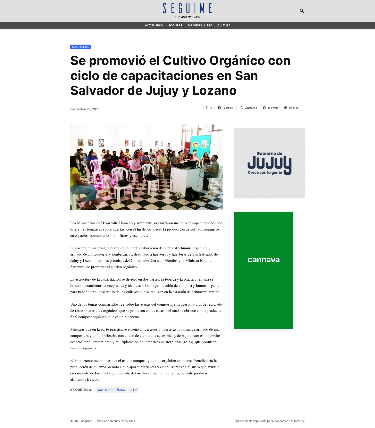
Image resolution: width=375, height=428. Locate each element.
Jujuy (133, 389)
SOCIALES (175, 25)
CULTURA (223, 25)
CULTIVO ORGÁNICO (111, 389)
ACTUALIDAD (154, 25)
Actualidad (80, 46)
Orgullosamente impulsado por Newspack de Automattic (268, 421)
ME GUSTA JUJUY (200, 25)
